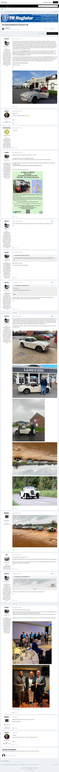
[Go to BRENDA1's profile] (6, 517)
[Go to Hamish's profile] (6, 156)
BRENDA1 (6, 513)
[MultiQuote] (13, 106)
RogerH (7, 111)
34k (7, 742)
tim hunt (8, 28)
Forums (2, 8)
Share (46, 28)
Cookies (35, 767)
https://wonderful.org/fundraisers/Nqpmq (20, 62)
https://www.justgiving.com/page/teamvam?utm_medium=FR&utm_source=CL (27, 165)
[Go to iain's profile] (6, 558)
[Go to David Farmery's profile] (6, 131)
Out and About (17, 29)
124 (7, 137)
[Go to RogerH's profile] (6, 115)
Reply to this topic (52, 33)
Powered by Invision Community (29, 770)
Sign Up (55, 2)
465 (7, 726)
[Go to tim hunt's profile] (3, 28)
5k (7, 564)
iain (7, 554)
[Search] (57, 6)
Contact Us (31, 767)
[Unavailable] (32, 642)
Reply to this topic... (12, 755)
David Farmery (6, 127)
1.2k (7, 48)
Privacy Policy (24, 767)
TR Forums (4, 2)
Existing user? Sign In (47, 2)
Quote (16, 106)
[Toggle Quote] (14, 255)
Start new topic (42, 33)
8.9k (7, 162)
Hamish (7, 152)
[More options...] (56, 39)
